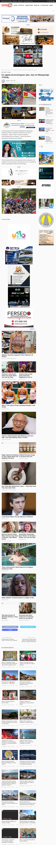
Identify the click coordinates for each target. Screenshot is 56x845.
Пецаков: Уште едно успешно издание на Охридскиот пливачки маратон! (27, 663)
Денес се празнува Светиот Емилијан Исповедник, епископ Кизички (9, 763)
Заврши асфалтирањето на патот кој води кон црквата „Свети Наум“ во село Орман (9, 722)
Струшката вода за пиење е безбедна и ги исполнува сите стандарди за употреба (26, 742)
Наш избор (5, 659)
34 (35, 806)
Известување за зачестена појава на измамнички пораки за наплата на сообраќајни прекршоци (27, 763)
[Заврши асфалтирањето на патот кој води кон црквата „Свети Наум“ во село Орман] (10, 714)
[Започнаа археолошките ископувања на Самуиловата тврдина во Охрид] (28, 675)
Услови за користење (28, 1)
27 (35, 785)
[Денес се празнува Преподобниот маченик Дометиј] (28, 833)
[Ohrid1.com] (6, 5)
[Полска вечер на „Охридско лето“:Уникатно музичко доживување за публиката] (10, 833)
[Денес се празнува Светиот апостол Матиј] (10, 695)
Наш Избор (5, 758)
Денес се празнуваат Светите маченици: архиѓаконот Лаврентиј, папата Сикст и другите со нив (9, 663)
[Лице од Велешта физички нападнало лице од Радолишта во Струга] (10, 795)
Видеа (51, 5)
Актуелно (4, 72)
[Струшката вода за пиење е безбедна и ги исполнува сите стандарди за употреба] (28, 734)
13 (35, 706)
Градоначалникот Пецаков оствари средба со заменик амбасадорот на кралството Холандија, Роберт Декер (29, 640)
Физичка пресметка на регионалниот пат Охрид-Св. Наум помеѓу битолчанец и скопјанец (27, 803)
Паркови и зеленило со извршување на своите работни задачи (27, 703)
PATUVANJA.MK (44, 5)
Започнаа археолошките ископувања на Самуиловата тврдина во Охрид (26, 683)
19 (35, 724)
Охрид (15, 5)
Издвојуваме (29, 5)
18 (17, 725)
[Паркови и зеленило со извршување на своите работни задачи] (28, 695)
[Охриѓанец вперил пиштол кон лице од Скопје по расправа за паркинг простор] (28, 774)
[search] (53, 11)
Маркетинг (20, 1)
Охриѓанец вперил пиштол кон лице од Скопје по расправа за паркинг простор (27, 782)
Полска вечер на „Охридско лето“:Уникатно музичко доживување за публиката (8, 841)
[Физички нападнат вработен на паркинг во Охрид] (10, 815)
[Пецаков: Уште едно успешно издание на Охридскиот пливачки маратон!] (28, 656)
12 (35, 686)
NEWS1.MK (36, 5)
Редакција (7, 80)
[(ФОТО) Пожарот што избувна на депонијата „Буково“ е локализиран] (28, 815)
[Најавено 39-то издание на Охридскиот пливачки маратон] (28, 714)
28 (17, 824)
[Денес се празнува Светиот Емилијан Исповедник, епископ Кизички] (10, 755)
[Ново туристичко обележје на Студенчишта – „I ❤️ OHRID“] (10, 675)
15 (17, 704)
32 (17, 806)
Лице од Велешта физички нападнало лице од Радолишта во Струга (9, 803)
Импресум (15, 1)
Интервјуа (21, 5)
